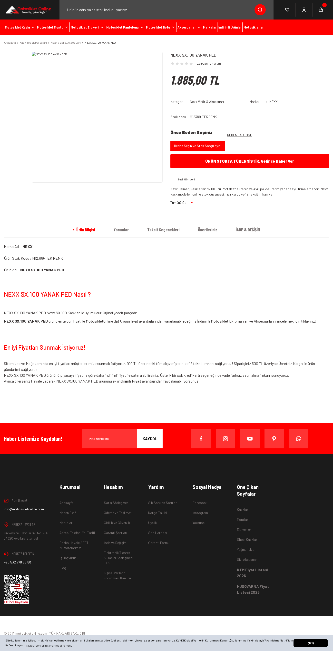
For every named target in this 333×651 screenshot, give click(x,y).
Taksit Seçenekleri (163, 229)
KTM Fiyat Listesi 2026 (252, 572)
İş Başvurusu (68, 558)
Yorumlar (121, 229)
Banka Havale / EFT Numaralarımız (73, 545)
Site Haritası (157, 533)
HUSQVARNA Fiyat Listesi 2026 (253, 589)
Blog (62, 568)
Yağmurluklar (246, 549)
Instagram (200, 513)
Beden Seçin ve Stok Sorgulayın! (197, 146)
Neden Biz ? (67, 513)
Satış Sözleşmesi (116, 503)
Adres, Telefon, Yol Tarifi (77, 533)
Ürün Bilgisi (85, 229)
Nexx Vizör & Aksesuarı (207, 101)
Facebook (200, 503)
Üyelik (152, 523)
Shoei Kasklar (247, 539)
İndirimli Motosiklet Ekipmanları (222, 321)
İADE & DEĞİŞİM (248, 229)
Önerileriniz (207, 229)
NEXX (273, 101)
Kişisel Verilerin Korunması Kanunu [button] (49, 645)
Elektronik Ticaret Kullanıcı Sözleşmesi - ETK (119, 558)
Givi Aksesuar (247, 559)
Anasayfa (66, 503)
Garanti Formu (158, 543)
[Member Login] (304, 10)
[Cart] (321, 10)
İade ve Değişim (115, 543)
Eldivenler (244, 529)
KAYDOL (150, 438)
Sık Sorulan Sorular (162, 503)
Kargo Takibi (157, 513)
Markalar (65, 523)
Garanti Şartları (115, 533)
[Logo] (28, 10)
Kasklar (242, 509)
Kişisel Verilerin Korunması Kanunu (117, 575)
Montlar (242, 519)
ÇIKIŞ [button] (310, 643)
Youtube (199, 523)
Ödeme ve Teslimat (118, 513)
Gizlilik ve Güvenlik (117, 523)
